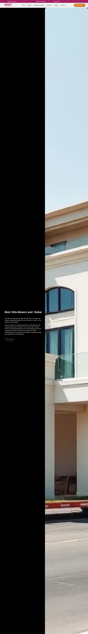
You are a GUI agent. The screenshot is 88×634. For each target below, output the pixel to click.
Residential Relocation (39, 5)
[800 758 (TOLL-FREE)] (34, 1)
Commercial (49, 5)
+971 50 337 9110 (56, 1)
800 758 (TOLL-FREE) (41, 1)
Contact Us (62, 5)
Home (23, 5)
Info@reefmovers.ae (11, 1)
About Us (29, 5)
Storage (56, 5)
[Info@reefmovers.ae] (6, 1)
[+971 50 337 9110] (51, 1)
